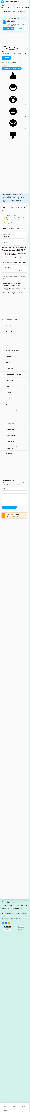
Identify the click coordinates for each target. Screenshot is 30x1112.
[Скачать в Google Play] (21, 926)
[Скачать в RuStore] (21, 929)
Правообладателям (17, 908)
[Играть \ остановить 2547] (25, 374)
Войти (20, 28)
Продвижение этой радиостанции (11, 283)
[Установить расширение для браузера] (8, 929)
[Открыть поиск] (26, 1)
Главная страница (7, 11)
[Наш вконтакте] (6, 923)
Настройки (24, 905)
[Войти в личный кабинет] (14, 5)
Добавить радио (6, 908)
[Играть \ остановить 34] (25, 398)
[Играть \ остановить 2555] (25, 417)
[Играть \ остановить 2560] (25, 435)
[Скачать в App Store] (8, 926)
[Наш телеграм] (3, 923)
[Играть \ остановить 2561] (25, 338)
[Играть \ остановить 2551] (25, 441)
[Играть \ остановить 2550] (25, 356)
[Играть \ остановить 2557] (25, 453)
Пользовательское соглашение (10, 911)
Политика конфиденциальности (10, 913)
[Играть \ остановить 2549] (25, 344)
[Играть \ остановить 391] (25, 392)
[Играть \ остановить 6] (25, 404)
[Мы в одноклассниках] (9, 923)
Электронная (25, 7)
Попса (9, 7)
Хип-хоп (18, 7)
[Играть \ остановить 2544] (25, 350)
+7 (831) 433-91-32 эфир (18, 217)
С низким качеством (16, 209)
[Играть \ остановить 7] (25, 447)
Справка (17, 905)
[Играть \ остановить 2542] (25, 362)
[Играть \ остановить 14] (25, 411)
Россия (19, 11)
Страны (2, 7)
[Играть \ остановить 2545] (25, 325)
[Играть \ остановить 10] (25, 368)
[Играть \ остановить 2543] (25, 331)
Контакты (23, 913)
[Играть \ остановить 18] (25, 423)
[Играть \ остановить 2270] (25, 380)
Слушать (7, 57)
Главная (4, 905)
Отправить (9, 507)
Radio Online (9, 902)
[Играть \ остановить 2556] (25, 386)
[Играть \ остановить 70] (25, 429)
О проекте (10, 905)
